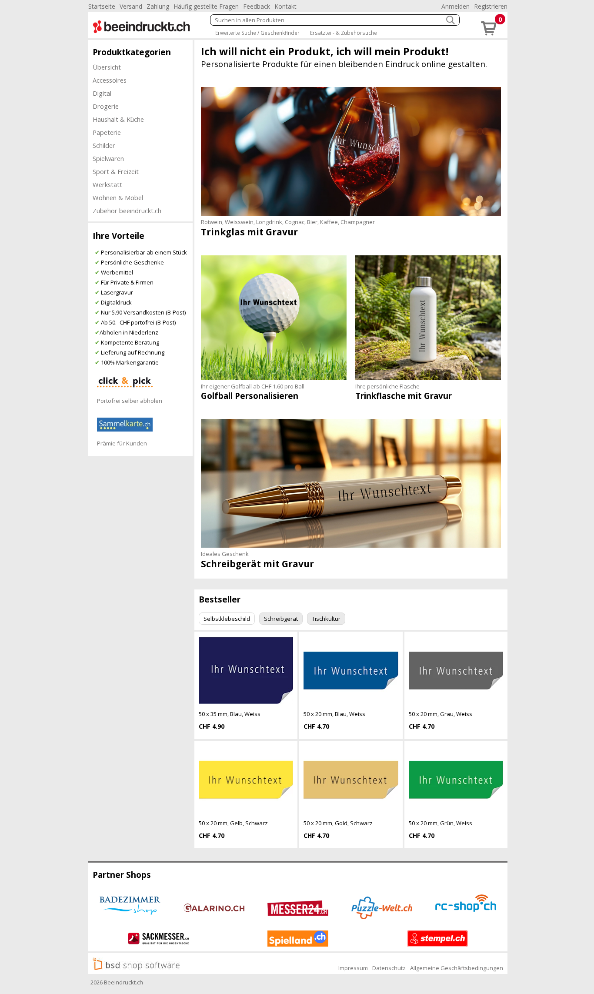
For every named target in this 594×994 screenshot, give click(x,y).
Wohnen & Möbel (118, 197)
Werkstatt (107, 184)
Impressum (353, 968)
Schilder (104, 145)
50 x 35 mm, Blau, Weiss (229, 714)
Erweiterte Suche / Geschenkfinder (257, 32)
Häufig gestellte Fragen (206, 6)
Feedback (256, 6)
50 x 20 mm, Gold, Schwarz (338, 823)
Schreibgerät (281, 619)
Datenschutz (389, 968)
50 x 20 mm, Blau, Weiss (334, 714)
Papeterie (107, 132)
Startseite (101, 6)
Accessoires (110, 80)
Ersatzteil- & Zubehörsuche (343, 32)
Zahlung (158, 6)
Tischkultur (326, 619)
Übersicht (107, 67)
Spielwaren (108, 158)
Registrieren (490, 6)
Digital (102, 93)
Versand (131, 6)
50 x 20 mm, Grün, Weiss (440, 823)
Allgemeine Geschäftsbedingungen (456, 968)
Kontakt (285, 6)
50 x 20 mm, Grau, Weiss (440, 714)
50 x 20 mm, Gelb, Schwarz (233, 823)
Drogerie (106, 106)
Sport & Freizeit (116, 171)
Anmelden (455, 6)
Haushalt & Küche (118, 119)
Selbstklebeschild (227, 619)
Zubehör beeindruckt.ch (127, 210)
